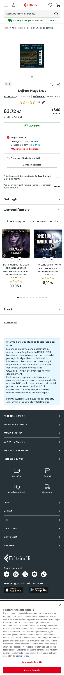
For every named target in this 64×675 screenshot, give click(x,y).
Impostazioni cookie (32, 662)
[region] (32, 637)
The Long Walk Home (48, 264)
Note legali (10, 322)
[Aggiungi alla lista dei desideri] (52, 84)
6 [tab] (33, 297)
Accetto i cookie (32, 670)
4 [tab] (27, 297)
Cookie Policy (22, 655)
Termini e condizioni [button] (16, 450)
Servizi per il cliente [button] (15, 424)
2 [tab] (21, 297)
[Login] (13, 4)
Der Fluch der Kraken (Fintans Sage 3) (16, 266)
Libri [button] (6, 502)
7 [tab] (36, 297)
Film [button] (6, 519)
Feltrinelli (18, 117)
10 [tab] (46, 297)
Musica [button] (8, 511)
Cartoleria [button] (10, 537)
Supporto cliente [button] (14, 441)
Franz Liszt (10, 96)
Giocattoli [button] (11, 528)
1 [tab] (32, 77)
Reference (39, 96)
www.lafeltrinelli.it (16, 370)
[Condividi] (58, 84)
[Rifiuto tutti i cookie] (60, 604)
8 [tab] (39, 297)
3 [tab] (24, 297)
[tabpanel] (32, 55)
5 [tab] (30, 297)
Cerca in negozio (32, 164)
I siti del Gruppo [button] (13, 459)
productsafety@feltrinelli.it (34, 402)
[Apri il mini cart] (58, 5)
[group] (32, 20)
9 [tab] (42, 297)
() (38, 102)
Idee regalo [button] (10, 545)
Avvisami (34, 125)
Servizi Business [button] (13, 433)
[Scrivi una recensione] (43, 102)
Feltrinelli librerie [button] (14, 416)
